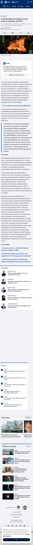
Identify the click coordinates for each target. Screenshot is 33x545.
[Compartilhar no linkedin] (28, 33)
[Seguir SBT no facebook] (12, 526)
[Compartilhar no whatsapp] (5, 33)
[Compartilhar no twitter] (20, 33)
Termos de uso (16, 517)
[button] (12, 430)
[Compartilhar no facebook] (12, 33)
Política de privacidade (16, 514)
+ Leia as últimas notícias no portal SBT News (16, 105)
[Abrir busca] (28, 2)
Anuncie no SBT (16, 512)
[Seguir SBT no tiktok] (24, 526)
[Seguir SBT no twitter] (16, 526)
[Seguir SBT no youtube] (20, 526)
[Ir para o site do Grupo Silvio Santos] (14, 508)
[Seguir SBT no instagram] (8, 526)
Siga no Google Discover (18, 75)
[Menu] (31, 2)
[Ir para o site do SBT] (25, 508)
